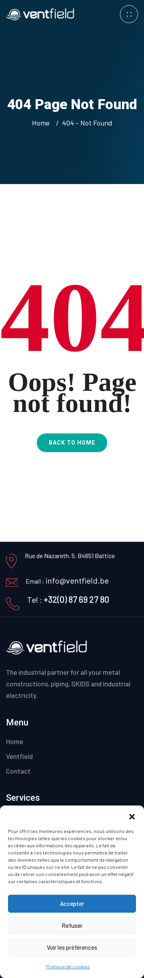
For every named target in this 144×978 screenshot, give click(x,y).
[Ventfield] (40, 13)
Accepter (72, 903)
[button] (132, 815)
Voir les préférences (72, 947)
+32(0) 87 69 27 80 (76, 599)
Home (42, 122)
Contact (18, 771)
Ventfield (19, 756)
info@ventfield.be (77, 580)
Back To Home (72, 442)
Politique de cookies (68, 966)
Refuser (72, 925)
